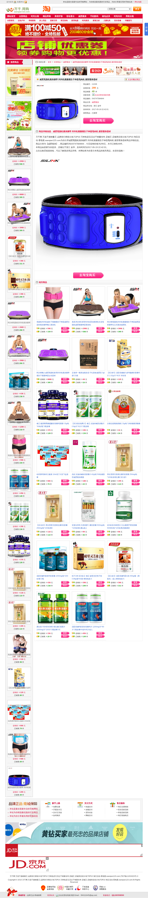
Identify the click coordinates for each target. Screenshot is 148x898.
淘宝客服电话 (123, 815)
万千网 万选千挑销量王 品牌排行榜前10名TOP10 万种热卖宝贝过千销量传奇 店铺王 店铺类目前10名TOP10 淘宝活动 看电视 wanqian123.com (65, 876)
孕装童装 (32, 20)
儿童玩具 (106, 20)
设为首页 (10, 2)
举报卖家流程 (123, 813)
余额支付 (89, 810)
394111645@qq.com (89, 895)
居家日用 (53, 20)
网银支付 (89, 815)
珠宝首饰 (64, 20)
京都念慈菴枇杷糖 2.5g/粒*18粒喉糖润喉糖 (123, 424)
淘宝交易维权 (123, 807)
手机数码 (94, 16)
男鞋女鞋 (130, 16)
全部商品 (23, 16)
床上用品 (42, 20)
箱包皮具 (106, 16)
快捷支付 (89, 807)
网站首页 (11, 16)
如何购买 (56, 815)
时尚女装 (35, 16)
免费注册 (56, 807)
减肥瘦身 (82, 16)
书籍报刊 (128, 20)
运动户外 (21, 20)
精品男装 (47, 16)
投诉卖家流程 (123, 810)
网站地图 (138, 2)
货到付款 (89, 813)
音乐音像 (117, 20)
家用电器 (74, 20)
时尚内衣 (118, 16)
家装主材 (96, 20)
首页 (49, 62)
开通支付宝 (57, 810)
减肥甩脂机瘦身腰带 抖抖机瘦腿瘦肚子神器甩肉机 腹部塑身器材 (97, 62)
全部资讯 (10, 20)
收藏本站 (20, 2)
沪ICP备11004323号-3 (129, 876)
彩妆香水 (70, 16)
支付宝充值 (57, 813)
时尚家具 (85, 20)
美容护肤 (59, 16)
